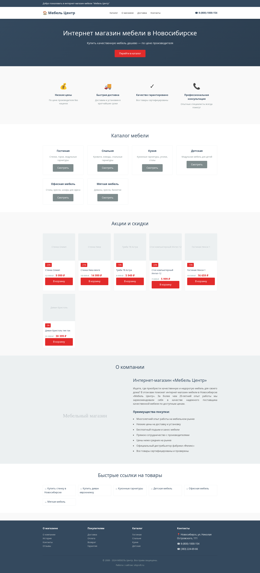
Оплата (91, 538)
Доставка (142, 12)
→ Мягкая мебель (54, 501)
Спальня (136, 538)
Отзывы (47, 546)
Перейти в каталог (130, 53)
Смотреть (63, 167)
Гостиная (137, 534)
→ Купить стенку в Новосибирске (55, 490)
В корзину (59, 281)
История (47, 538)
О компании (49, 534)
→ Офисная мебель (197, 488)
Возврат (92, 542)
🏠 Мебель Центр (59, 12)
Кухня (135, 542)
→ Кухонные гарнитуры (129, 488)
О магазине (128, 12)
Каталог (114, 12)
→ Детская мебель (161, 488)
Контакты (156, 12)
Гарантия (92, 546)
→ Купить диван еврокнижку (89, 490)
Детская (136, 546)
